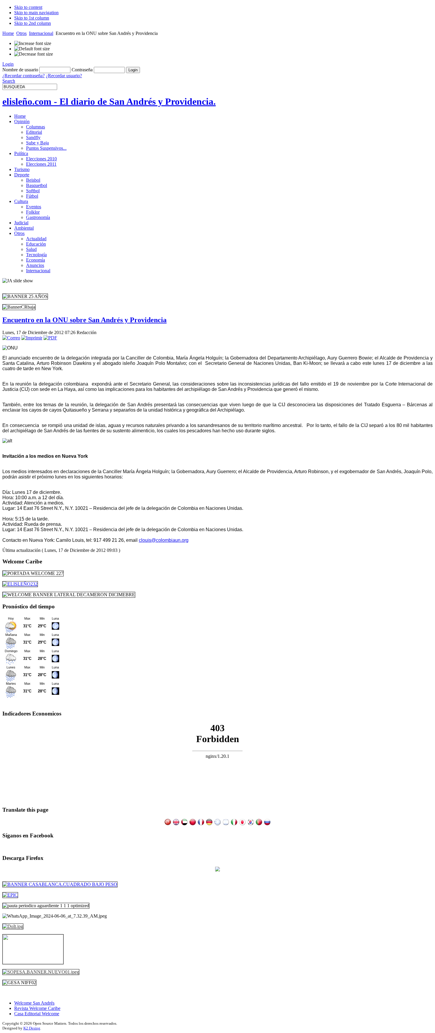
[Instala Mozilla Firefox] (217, 869)
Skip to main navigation (36, 12)
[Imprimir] (31, 337)
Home (8, 33)
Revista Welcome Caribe (37, 1008)
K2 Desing (31, 1028)
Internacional (41, 33)
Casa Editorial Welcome (36, 1013)
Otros (21, 33)
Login (8, 64)
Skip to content (28, 7)
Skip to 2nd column (32, 23)
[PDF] (50, 337)
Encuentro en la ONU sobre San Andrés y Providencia (84, 320)
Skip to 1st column (31, 17)
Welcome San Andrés (34, 1002)
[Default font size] (32, 48)
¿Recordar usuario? (64, 75)
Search (8, 80)
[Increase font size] (32, 43)
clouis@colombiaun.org (163, 540)
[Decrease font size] (33, 54)
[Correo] (11, 337)
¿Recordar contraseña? (23, 75)
